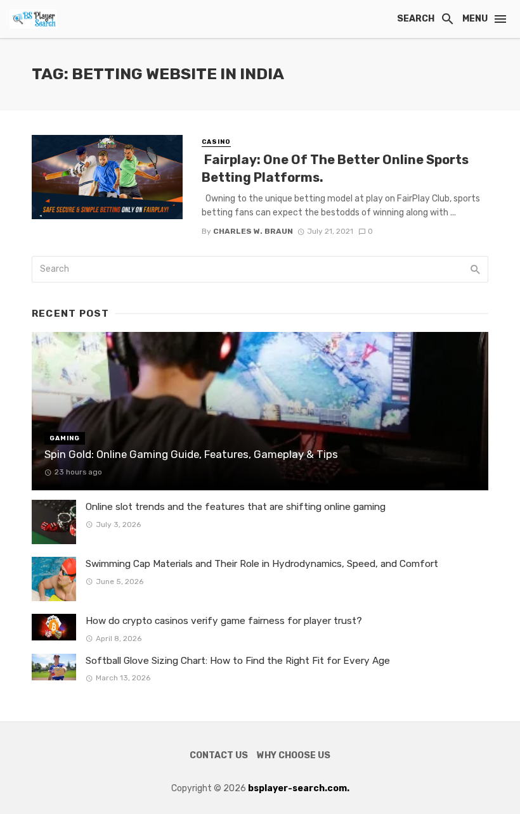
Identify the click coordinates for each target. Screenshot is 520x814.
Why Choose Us (293, 755)
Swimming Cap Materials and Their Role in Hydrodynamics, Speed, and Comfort (262, 563)
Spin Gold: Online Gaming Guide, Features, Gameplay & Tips (191, 454)
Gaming (64, 438)
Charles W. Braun (253, 231)
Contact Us (219, 755)
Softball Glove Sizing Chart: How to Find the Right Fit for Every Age (238, 660)
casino (216, 142)
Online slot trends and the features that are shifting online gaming (236, 506)
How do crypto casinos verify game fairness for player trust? (224, 620)
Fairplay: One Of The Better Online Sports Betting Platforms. (335, 168)
